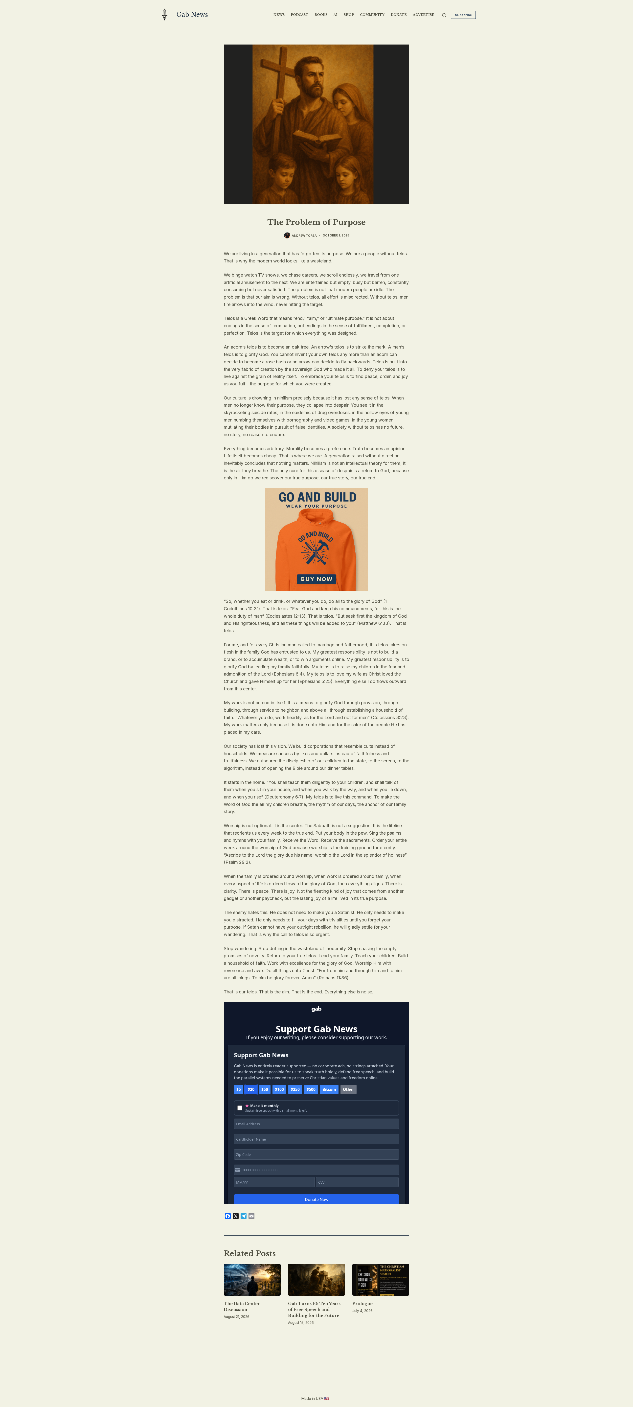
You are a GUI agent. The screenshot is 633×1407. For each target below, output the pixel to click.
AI (336, 15)
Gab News (192, 15)
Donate (399, 15)
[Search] (444, 15)
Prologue (362, 1303)
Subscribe (463, 15)
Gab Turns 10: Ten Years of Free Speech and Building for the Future (314, 1309)
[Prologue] (380, 1280)
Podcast (299, 15)
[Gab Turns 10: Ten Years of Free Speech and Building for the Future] (316, 1280)
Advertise (423, 15)
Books (321, 15)
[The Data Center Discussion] (252, 1280)
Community (372, 15)
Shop (349, 15)
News (279, 15)
